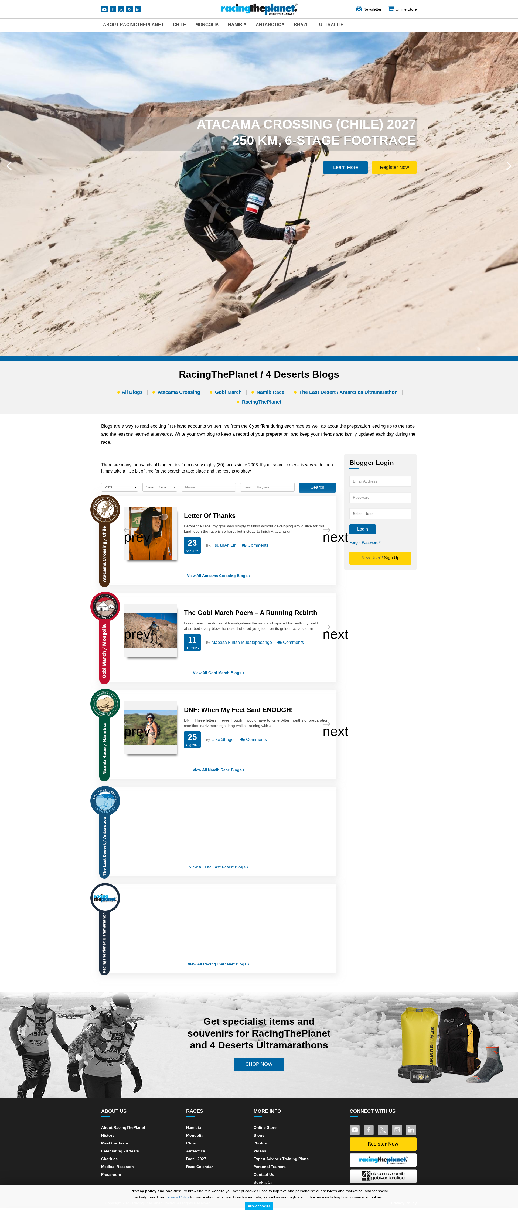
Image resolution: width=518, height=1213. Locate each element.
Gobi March (228, 392)
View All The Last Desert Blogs (218, 867)
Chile (179, 24)
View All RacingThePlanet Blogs (218, 964)
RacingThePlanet (261, 402)
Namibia (237, 24)
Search (317, 487)
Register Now (394, 167)
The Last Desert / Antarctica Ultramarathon (348, 392)
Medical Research (117, 1166)
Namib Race (270, 392)
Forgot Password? (365, 542)
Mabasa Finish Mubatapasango (242, 642)
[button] (9, 166)
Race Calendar (199, 1166)
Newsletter (372, 9)
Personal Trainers (270, 1166)
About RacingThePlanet (133, 24)
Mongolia (207, 24)
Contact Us (264, 1174)
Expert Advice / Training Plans (281, 1159)
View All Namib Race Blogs (218, 770)
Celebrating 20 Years (120, 1151)
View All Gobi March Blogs (218, 673)
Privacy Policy (177, 1197)
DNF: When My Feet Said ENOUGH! (238, 709)
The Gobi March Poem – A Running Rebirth (250, 612)
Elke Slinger (223, 739)
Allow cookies (259, 1206)
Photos (260, 1143)
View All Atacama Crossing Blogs (218, 575)
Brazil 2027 (196, 1159)
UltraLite (331, 24)
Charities (109, 1159)
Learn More (345, 167)
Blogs (259, 1135)
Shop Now (259, 1064)
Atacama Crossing (179, 392)
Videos (260, 1151)
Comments (257, 545)
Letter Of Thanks (210, 515)
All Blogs (132, 392)
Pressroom (111, 1174)
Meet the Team (114, 1143)
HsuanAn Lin (224, 545)
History (107, 1135)
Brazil (302, 24)
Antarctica (270, 24)
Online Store (406, 9)
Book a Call (264, 1182)
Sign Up (380, 557)
